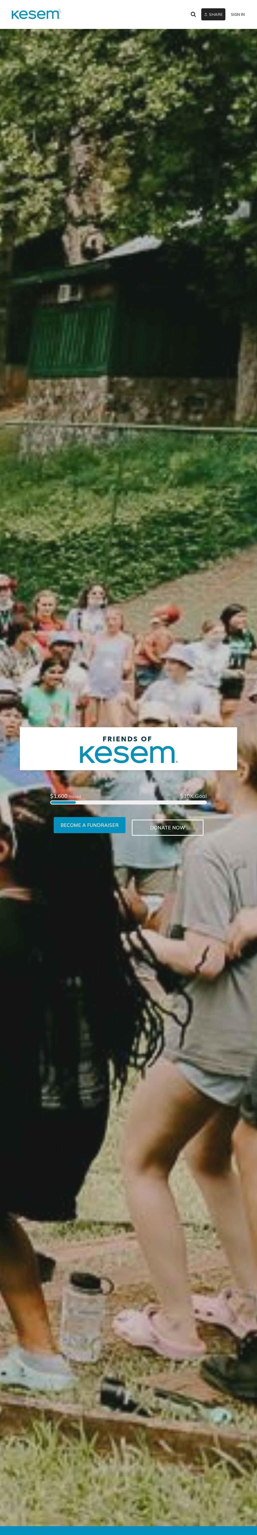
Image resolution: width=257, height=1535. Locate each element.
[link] (37, 14)
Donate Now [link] (167, 828)
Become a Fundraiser (89, 825)
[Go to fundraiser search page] (193, 14)
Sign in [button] (238, 14)
